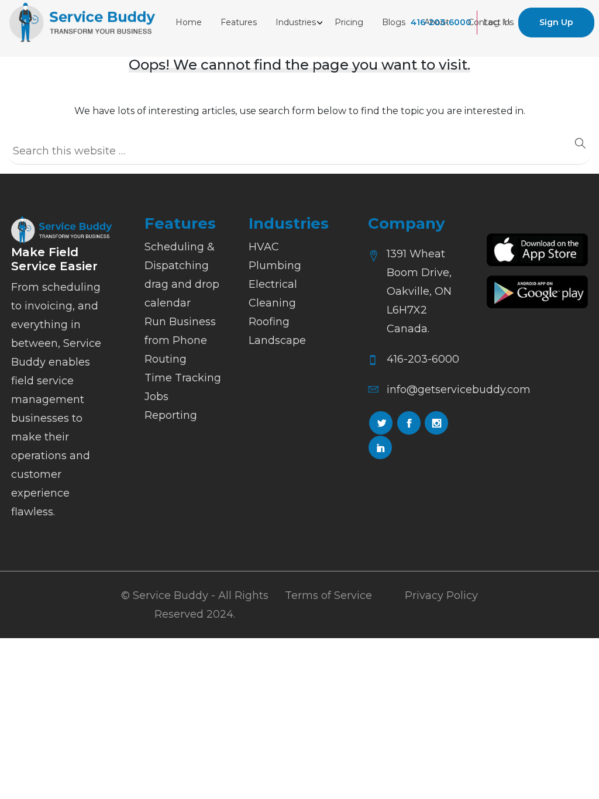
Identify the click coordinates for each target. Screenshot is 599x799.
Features (239, 22)
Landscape (277, 340)
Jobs (156, 396)
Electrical (273, 284)
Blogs (393, 22)
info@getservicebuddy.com (459, 389)
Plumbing (275, 265)
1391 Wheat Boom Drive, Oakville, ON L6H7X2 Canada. (419, 291)
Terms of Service (328, 595)
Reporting (170, 415)
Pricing (349, 22)
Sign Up (556, 22)
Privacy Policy (441, 595)
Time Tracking (182, 377)
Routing (165, 359)
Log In (496, 22)
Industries (296, 22)
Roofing (269, 321)
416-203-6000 (441, 22)
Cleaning (272, 303)
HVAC (264, 246)
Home (188, 22)
